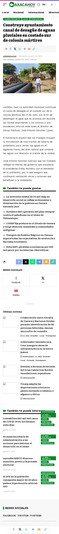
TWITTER (23, 515)
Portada (30, 360)
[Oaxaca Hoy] (22, 4)
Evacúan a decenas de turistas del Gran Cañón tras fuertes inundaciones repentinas (37, 370)
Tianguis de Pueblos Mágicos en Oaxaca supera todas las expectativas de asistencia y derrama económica (29, 238)
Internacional (29, 378)
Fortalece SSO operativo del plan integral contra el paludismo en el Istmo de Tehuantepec (29, 215)
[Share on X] (15, 48)
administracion (9, 56)
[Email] (29, 48)
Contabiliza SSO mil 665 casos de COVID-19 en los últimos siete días (20, 422)
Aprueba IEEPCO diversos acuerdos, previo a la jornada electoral (20, 461)
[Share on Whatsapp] (20, 48)
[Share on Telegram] (24, 48)
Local (26, 19)
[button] (5, 4)
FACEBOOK (9, 515)
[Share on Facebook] (10, 48)
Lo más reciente (12, 19)
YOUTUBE (35, 515)
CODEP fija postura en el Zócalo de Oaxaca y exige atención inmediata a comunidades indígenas (29, 226)
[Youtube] (16, 293)
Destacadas (28, 356)
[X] (43, 280)
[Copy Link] (34, 48)
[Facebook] (16, 280)
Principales (37, 19)
